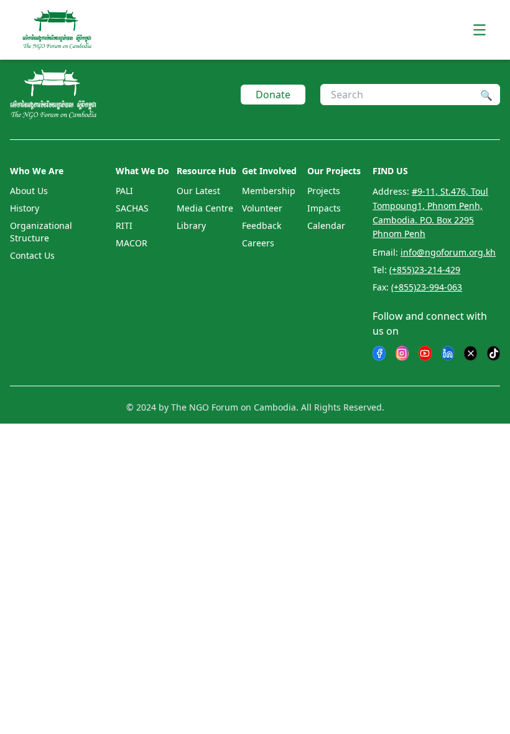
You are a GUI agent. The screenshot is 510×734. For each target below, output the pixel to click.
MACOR (131, 243)
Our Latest (198, 191)
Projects (323, 191)
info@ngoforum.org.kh (448, 252)
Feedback (261, 225)
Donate (273, 94)
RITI (124, 225)
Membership (268, 191)
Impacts (324, 208)
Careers (258, 243)
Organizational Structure (41, 232)
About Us (29, 191)
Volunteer (262, 208)
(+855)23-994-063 (426, 287)
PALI (124, 191)
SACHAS (132, 208)
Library (191, 225)
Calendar (326, 225)
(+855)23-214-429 (424, 270)
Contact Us (32, 255)
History (24, 208)
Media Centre (205, 208)
